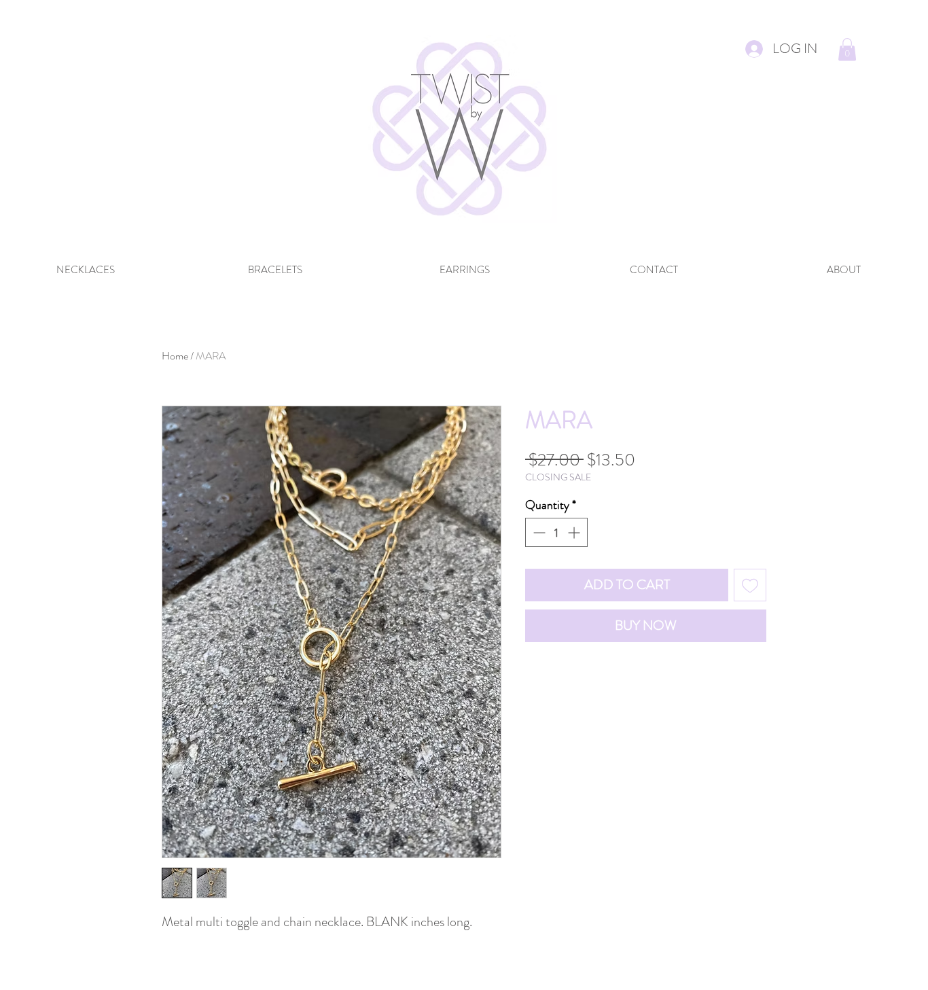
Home (175, 356)
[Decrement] (537, 532)
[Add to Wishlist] (750, 585)
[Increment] (575, 532)
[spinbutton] (556, 532)
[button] (847, 49)
